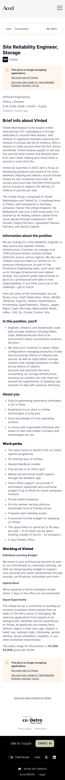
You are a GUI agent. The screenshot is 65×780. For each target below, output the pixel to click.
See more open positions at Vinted (32, 697)
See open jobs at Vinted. (24, 77)
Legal (42, 774)
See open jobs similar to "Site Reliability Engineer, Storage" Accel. (32, 84)
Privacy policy (25, 728)
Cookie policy (40, 728)
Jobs (37, 757)
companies (21, 28)
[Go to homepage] (8, 8)
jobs (8, 28)
